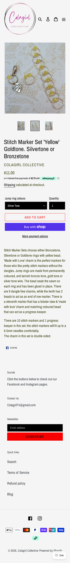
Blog (10, 494)
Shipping (9, 184)
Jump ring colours (15, 198)
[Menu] (64, 18)
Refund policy (16, 483)
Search (11, 461)
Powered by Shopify (50, 550)
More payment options (35, 236)
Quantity (54, 198)
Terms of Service (18, 472)
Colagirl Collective (28, 550)
